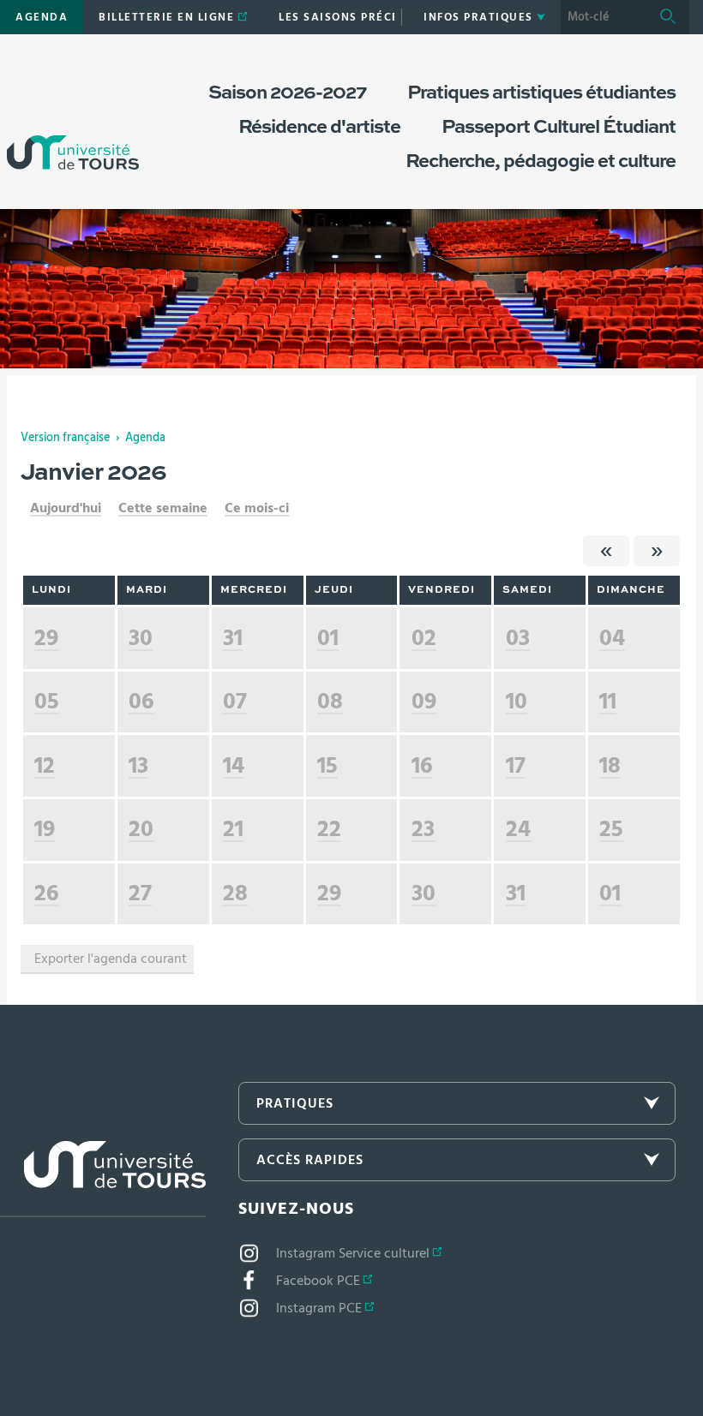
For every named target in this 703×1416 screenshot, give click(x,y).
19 (44, 828)
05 (46, 701)
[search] (603, 17)
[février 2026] (657, 550)
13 (138, 765)
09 (424, 701)
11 (607, 701)
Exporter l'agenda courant (110, 958)
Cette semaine (162, 508)
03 (518, 637)
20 (141, 828)
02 (424, 637)
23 (423, 828)
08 (330, 701)
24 (518, 828)
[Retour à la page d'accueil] (73, 118)
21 (233, 828)
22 (329, 828)
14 (233, 765)
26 (46, 893)
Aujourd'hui (65, 508)
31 (233, 637)
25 (611, 828)
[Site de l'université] (103, 1179)
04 (612, 637)
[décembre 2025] (606, 550)
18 (610, 765)
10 (516, 701)
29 (46, 637)
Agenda (145, 438)
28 (235, 893)
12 (44, 765)
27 (140, 893)
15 (327, 765)
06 (141, 701)
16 (422, 765)
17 (516, 765)
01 (328, 637)
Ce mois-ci (257, 508)
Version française (65, 438)
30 (141, 637)
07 (235, 701)
